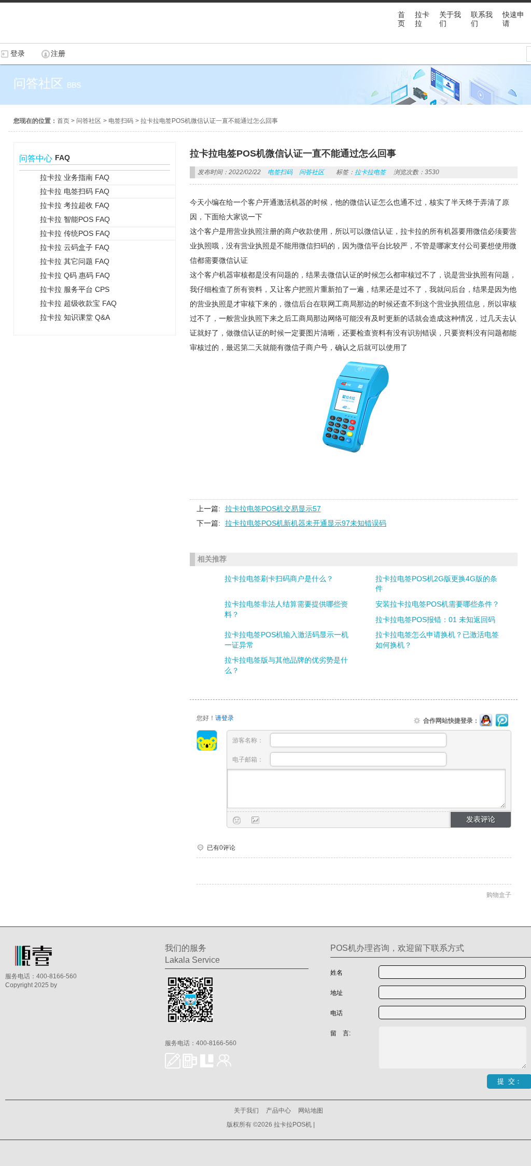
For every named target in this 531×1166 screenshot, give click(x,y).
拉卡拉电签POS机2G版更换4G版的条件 (436, 583)
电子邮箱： (248, 759)
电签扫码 (120, 120)
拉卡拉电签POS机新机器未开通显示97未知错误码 (305, 523)
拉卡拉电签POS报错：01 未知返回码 (435, 619)
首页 (63, 120)
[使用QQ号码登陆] (486, 720)
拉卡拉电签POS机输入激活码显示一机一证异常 (286, 639)
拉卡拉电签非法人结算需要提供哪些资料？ (286, 609)
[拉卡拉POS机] (52, 38)
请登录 (224, 718)
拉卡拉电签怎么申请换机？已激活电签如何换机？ (437, 639)
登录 (17, 53)
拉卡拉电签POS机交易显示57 (273, 508)
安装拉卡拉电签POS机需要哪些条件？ (437, 604)
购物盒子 (498, 894)
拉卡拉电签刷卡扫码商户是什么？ (279, 578)
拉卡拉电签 (370, 172)
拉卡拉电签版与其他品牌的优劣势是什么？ (286, 665)
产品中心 (278, 1110)
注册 (58, 53)
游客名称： (248, 740)
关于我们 (246, 1110)
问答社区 (88, 120)
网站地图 (310, 1110)
